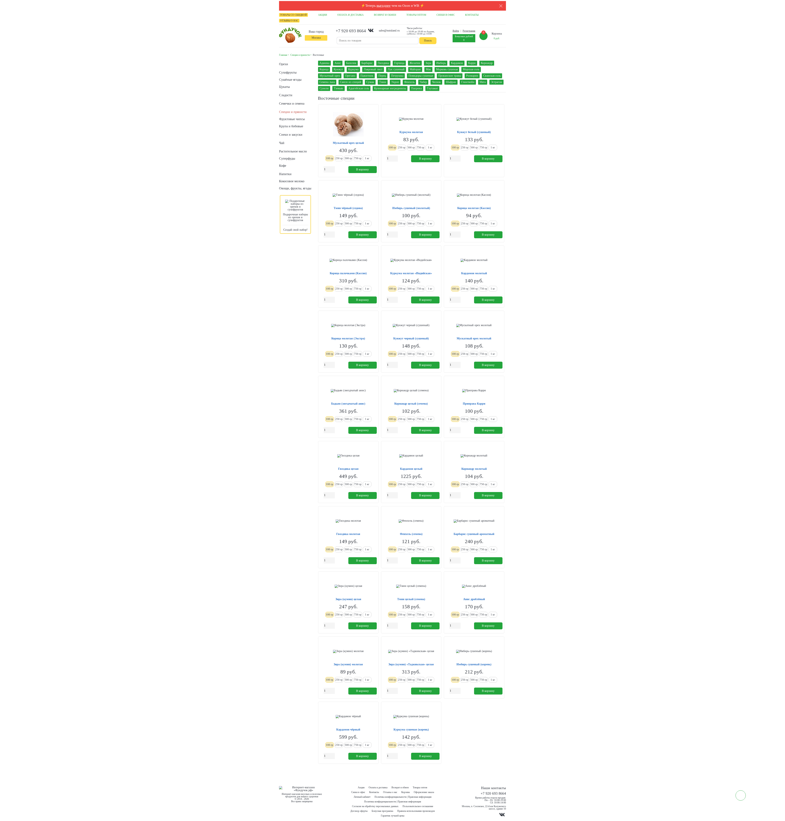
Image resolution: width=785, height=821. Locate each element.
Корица (324, 69)
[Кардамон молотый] (474, 260)
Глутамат (432, 88)
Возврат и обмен (400, 787)
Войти (456, 30)
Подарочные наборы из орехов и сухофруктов (295, 217)
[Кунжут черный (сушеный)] (411, 325)
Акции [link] (322, 14)
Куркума (353, 69)
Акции (361, 787)
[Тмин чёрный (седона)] (348, 195)
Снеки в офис (358, 792)
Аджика (324, 63)
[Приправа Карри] (474, 390)
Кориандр (487, 63)
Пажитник (366, 75)
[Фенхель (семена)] (411, 521)
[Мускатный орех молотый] (474, 325)
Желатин (414, 63)
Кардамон (457, 63)
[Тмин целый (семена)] (411, 586)
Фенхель (409, 82)
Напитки (285, 174)
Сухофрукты (288, 72)
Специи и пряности (293, 112)
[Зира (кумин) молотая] (348, 651)
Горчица (399, 63)
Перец (382, 75)
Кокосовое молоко (291, 181)
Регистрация (469, 30)
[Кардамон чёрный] (348, 716)
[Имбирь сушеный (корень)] (474, 651)
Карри (472, 63)
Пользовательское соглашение (418, 806)
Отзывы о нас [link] (289, 20)
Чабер (423, 82)
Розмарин (472, 75)
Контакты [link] (472, 14)
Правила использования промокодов (416, 811)
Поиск (428, 40)
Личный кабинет (362, 796)
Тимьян (338, 88)
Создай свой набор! (295, 229)
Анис (337, 63)
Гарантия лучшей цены (392, 815)
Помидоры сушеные (420, 75)
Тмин (382, 82)
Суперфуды (287, 158)
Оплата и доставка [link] (350, 14)
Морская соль (471, 69)
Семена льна (327, 82)
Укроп (395, 82)
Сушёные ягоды (290, 79)
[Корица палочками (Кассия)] (348, 260)
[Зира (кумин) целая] (348, 586)
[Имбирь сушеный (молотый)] (411, 195)
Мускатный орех (330, 75)
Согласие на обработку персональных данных (375, 806)
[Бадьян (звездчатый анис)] (348, 390)
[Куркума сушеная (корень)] (411, 716)
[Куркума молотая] (411, 119)
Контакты (374, 792)
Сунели (324, 88)
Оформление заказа (424, 792)
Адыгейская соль (358, 88)
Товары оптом (420, 787)
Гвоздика (383, 63)
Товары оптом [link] (416, 14)
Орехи (283, 64)
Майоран (415, 69)
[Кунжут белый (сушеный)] (474, 119)
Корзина (405, 792)
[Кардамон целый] (411, 455)
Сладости (285, 95)
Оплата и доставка (378, 787)
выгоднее (384, 6)
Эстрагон (496, 82)
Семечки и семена (291, 103)
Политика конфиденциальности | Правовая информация (403, 796)
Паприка (416, 88)
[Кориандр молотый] (474, 455)
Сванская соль (492, 75)
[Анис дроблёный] (474, 586)
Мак (428, 69)
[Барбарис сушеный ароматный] (474, 521)
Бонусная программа (382, 811)
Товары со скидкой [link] (293, 14)
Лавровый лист (373, 69)
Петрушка (397, 75)
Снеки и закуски (290, 134)
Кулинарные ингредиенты (390, 88)
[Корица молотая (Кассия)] (474, 195)
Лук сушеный (396, 69)
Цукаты (284, 86)
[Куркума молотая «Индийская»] (411, 260)
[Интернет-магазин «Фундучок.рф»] (290, 35)
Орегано (350, 75)
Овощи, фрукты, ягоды (295, 188)
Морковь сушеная (447, 69)
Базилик (351, 63)
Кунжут (338, 69)
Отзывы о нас (390, 792)
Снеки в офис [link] (445, 14)
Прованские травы (449, 75)
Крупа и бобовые (291, 126)
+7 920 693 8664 (351, 30)
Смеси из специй (350, 82)
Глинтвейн (467, 82)
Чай (281, 143)
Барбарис (367, 63)
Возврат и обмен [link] (385, 14)
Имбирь (441, 63)
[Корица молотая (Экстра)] (348, 325)
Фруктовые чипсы (292, 119)
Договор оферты (359, 811)
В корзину (362, 169)
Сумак (370, 82)
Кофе (282, 165)
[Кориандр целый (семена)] (411, 390)
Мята (483, 82)
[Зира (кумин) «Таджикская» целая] (411, 651)
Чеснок (436, 82)
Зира (428, 63)
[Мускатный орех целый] (348, 124)
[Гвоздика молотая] (348, 521)
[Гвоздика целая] (348, 455)
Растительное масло (293, 151)
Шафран (451, 82)
